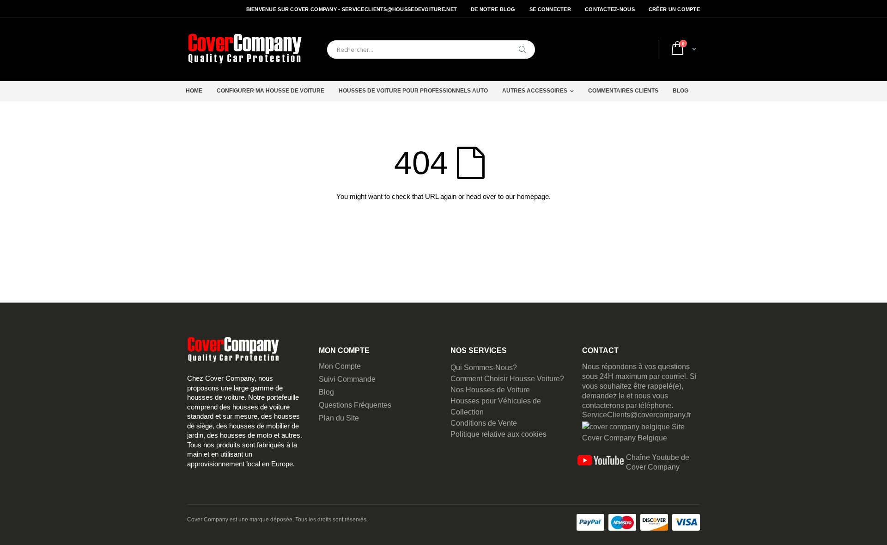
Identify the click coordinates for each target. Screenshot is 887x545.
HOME (194, 90)
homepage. (534, 196)
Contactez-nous (610, 9)
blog (680, 90)
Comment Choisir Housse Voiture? (507, 379)
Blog (326, 392)
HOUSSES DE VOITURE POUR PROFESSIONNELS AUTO (413, 90)
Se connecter (550, 9)
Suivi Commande (347, 379)
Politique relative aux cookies (498, 434)
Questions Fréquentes (355, 405)
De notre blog (493, 9)
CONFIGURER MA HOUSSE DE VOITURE (270, 90)
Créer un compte (674, 9)
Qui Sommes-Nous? (483, 368)
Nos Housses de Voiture (490, 390)
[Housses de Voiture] (245, 49)
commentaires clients (623, 90)
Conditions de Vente (483, 423)
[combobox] (431, 49)
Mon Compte (340, 366)
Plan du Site (339, 418)
